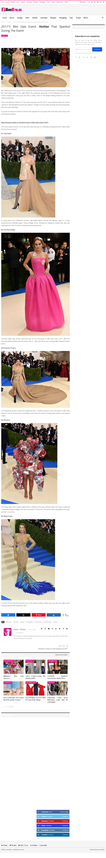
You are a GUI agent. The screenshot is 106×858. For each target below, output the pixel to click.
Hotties (22, 622)
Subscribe (97, 49)
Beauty (14, 845)
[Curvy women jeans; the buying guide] (35, 667)
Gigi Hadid (16, 622)
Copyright (43, 845)
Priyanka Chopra (47, 622)
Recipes (35, 2)
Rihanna (56, 622)
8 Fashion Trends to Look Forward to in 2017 (53, 649)
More (66, 2)
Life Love (24, 845)
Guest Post (59, 2)
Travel (53, 2)
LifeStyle (29, 2)
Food (2, 2)
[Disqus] (35, 745)
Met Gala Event (38, 622)
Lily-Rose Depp (29, 622)
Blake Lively (8, 622)
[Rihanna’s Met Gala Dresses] (13, 667)
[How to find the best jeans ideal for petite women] (13, 688)
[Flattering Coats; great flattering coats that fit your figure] (57, 688)
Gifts (17, 2)
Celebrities (8, 661)
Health (23, 2)
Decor (7, 2)
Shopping (42, 2)
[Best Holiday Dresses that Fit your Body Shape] (35, 688)
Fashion (4, 35)
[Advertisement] (80, 9)
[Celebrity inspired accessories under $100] (57, 667)
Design (13, 2)
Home (5, 845)
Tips (48, 2)
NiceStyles (102, 849)
